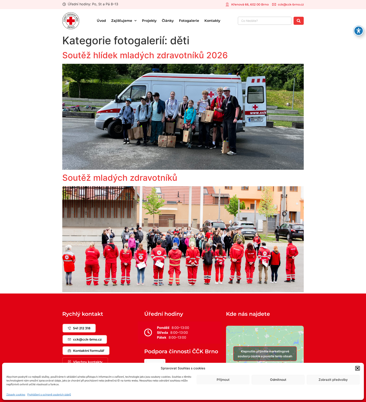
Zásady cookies (15, 394)
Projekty (149, 21)
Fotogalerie (189, 21)
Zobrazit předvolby (333, 380)
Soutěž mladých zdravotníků (119, 177)
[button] (357, 368)
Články (168, 21)
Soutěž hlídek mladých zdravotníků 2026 (145, 55)
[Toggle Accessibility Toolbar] (359, 31)
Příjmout (223, 380)
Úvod (101, 21)
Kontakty (212, 21)
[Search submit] (299, 21)
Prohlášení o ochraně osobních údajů (49, 394)
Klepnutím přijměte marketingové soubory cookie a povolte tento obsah (265, 353)
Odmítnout (278, 380)
